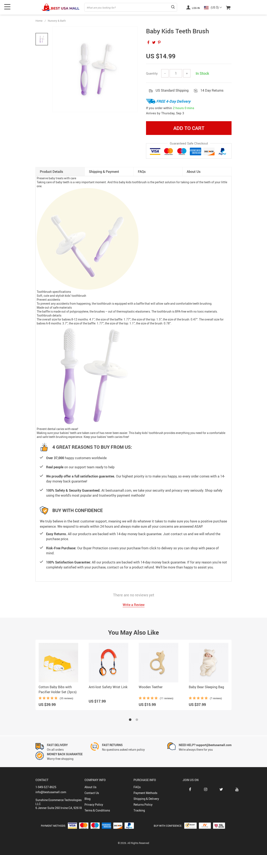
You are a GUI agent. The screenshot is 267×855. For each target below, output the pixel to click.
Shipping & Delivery (146, 799)
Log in (195, 8)
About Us (90, 787)
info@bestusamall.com (50, 792)
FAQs (137, 787)
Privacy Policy (93, 804)
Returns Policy (143, 804)
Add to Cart (188, 128)
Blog (87, 799)
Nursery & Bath (57, 20)
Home (39, 20)
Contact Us (91, 793)
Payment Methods (145, 793)
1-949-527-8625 (45, 787)
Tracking (139, 810)
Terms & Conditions (97, 810)
